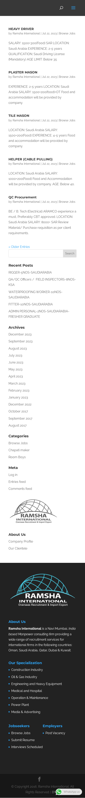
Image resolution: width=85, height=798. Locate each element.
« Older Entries (19, 247)
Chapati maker (19, 450)
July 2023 (15, 355)
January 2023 (18, 397)
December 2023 (20, 334)
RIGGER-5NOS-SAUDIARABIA (30, 272)
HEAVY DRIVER (21, 29)
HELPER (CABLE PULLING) (30, 159)
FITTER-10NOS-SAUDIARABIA (30, 304)
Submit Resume (23, 740)
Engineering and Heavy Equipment (36, 684)
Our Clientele (17, 548)
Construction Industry (27, 670)
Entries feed (17, 482)
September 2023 (20, 341)
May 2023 (15, 369)
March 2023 (17, 383)
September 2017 (20, 418)
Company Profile (20, 541)
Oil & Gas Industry (24, 677)
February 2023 (18, 390)
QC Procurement (22, 197)
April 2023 (15, 376)
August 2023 (17, 348)
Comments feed (20, 489)
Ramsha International (26, 33)
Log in (12, 475)
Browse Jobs (67, 33)
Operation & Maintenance (29, 698)
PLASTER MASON (22, 72)
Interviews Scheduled (27, 747)
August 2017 (17, 425)
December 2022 (19, 404)
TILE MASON (18, 116)
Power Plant (20, 705)
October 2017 (18, 411)
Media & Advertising (25, 712)
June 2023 (15, 362)
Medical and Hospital (26, 691)
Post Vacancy (55, 733)
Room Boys (17, 457)
